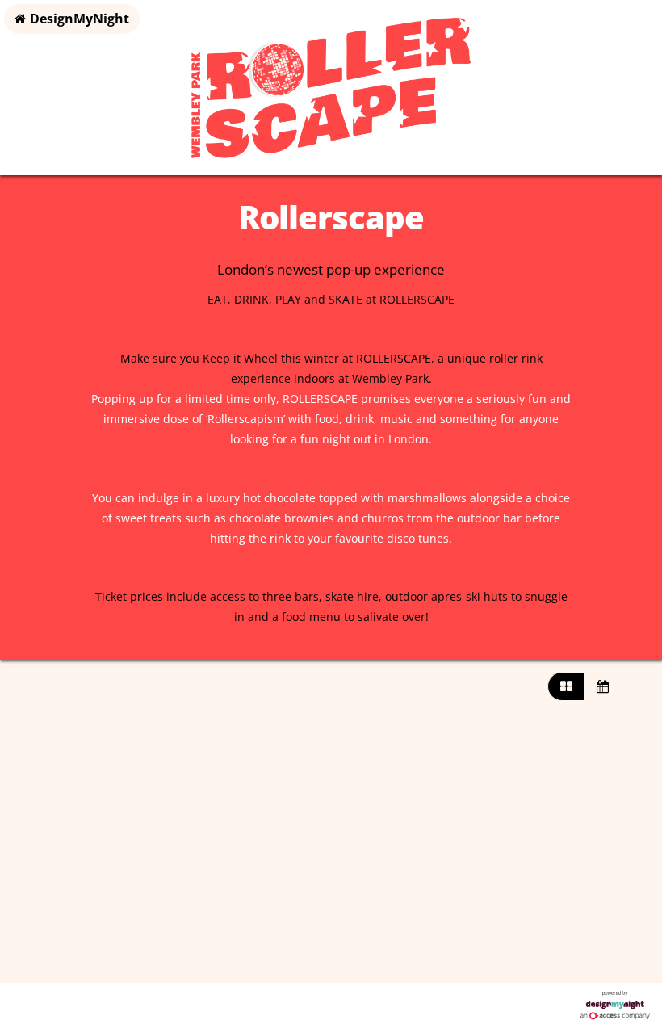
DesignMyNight (78, 18)
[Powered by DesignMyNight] (615, 1005)
